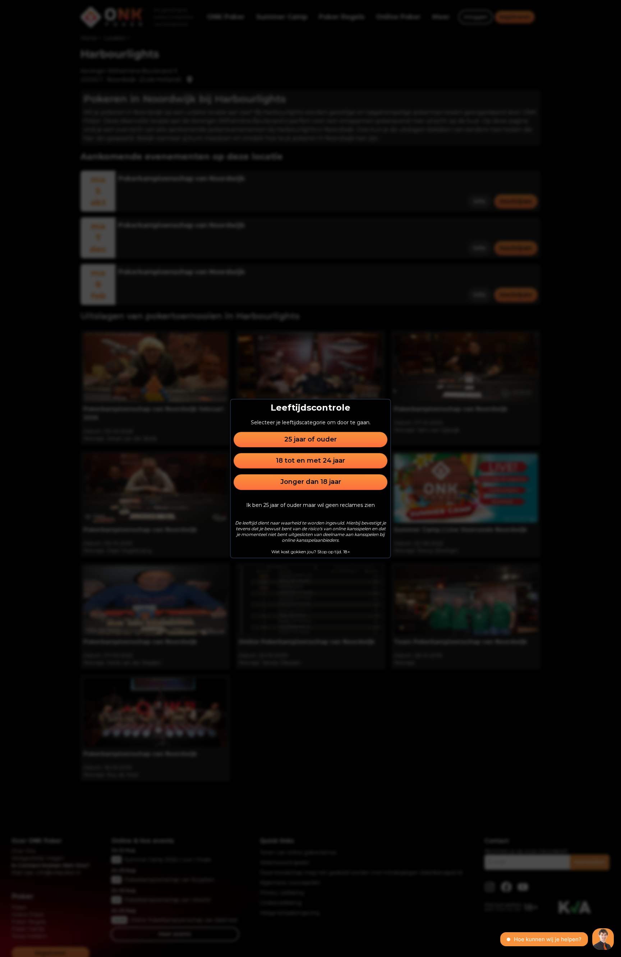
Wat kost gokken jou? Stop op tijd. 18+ (310, 551)
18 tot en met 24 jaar (310, 460)
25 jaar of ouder (310, 439)
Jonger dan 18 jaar (310, 482)
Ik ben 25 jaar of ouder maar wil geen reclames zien (310, 505)
